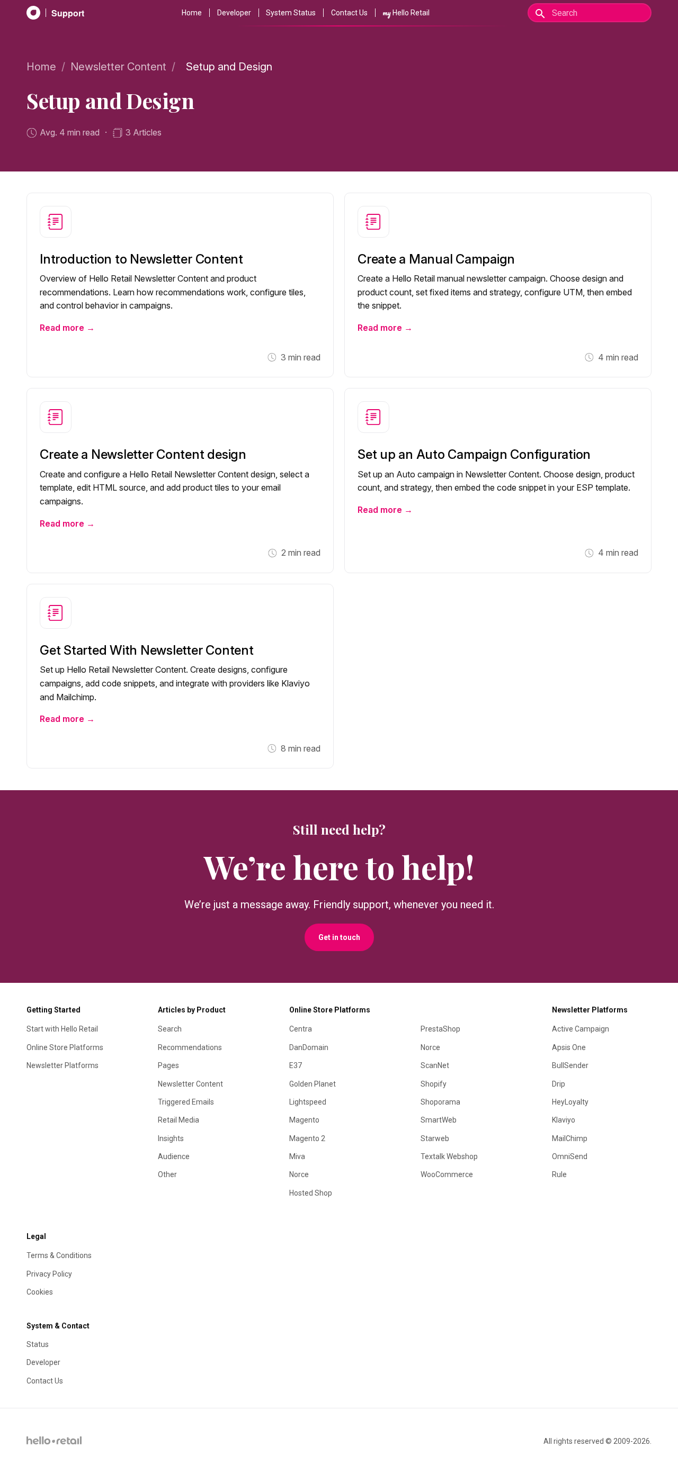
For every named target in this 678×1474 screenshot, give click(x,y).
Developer (234, 12)
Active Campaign (580, 1029)
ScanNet (435, 1065)
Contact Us (349, 12)
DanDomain (308, 1047)
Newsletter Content (118, 66)
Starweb (435, 1138)
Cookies (39, 1292)
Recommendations (190, 1047)
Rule (559, 1174)
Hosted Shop (310, 1193)
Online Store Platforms (64, 1047)
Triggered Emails (186, 1102)
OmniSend (569, 1156)
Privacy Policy (49, 1274)
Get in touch (339, 937)
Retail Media (178, 1120)
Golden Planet (312, 1084)
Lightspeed (307, 1102)
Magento (304, 1120)
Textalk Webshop (449, 1156)
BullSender (570, 1065)
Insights (171, 1138)
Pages (168, 1065)
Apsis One (569, 1047)
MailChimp (569, 1138)
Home (192, 12)
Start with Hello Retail (62, 1029)
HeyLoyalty (570, 1102)
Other (167, 1174)
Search (170, 1029)
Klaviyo (563, 1120)
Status (37, 1344)
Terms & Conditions (59, 1255)
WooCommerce (447, 1174)
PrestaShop (440, 1029)
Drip (558, 1084)
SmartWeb (439, 1120)
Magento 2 (307, 1138)
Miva (297, 1156)
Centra (300, 1029)
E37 (295, 1065)
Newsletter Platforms (62, 1065)
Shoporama (440, 1102)
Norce (299, 1174)
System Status (291, 12)
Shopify (434, 1084)
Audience (174, 1156)
